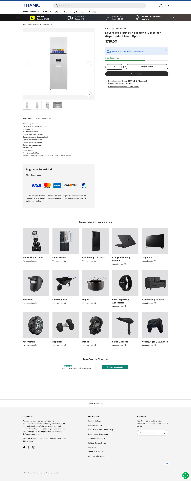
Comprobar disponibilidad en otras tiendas (123, 87)
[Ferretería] (36, 283)
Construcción (59, 299)
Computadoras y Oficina (121, 259)
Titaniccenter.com (33, 473)
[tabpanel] (59, 141)
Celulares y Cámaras (93, 257)
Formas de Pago (94, 421)
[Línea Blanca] (66, 241)
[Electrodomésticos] (36, 241)
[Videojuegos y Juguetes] (155, 325)
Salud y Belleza (120, 341)
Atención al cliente (95, 452)
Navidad (92, 12)
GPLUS (107, 29)
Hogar (85, 299)
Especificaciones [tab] (43, 118)
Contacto (92, 447)
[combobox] (99, 5)
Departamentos (29, 12)
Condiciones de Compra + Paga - (101, 430)
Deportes (57, 341)
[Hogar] (95, 283)
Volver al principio (95, 403)
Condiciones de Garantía (98, 434)
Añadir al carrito (147, 67)
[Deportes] (66, 325)
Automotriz (29, 341)
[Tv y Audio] (155, 241)
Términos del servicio (96, 438)
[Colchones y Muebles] (155, 283)
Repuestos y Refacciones (75, 12)
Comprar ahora (137, 74)
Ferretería (28, 299)
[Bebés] (95, 325)
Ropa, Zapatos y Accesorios (120, 301)
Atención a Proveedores (97, 456)
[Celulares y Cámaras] (95, 241)
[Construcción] (66, 283)
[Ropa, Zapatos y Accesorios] (125, 283)
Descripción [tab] (28, 118)
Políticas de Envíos (95, 425)
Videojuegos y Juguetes (155, 341)
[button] (167, 5)
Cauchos (45, 12)
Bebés (85, 341)
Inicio (24, 24)
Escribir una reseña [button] (115, 367)
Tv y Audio (147, 257)
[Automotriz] (36, 325)
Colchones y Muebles (153, 299)
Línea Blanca (59, 257)
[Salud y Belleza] (125, 325)
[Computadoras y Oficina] (125, 241)
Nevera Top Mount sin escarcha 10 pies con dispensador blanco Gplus (41, 24)
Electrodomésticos (33, 257)
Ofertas (58, 12)
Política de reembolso (97, 443)
